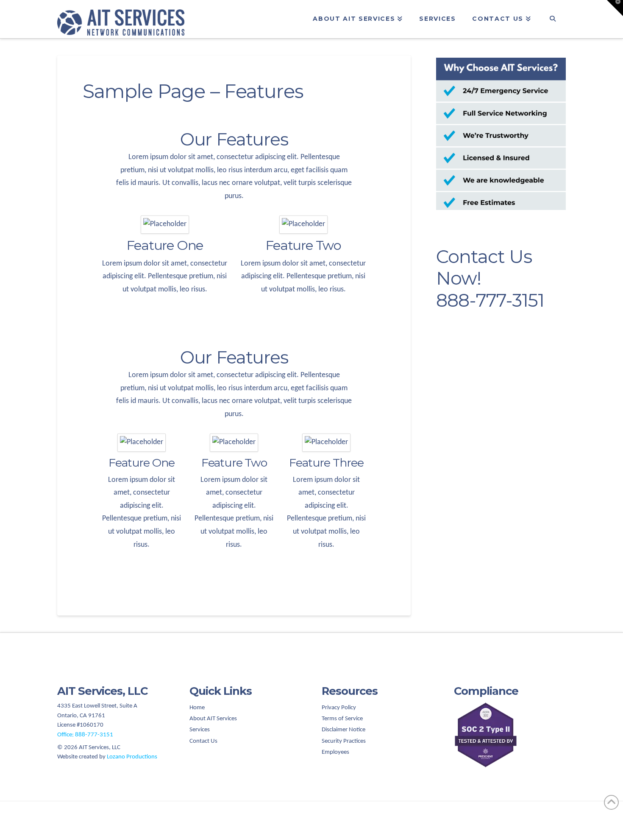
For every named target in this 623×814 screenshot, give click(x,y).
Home (197, 708)
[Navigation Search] (552, 19)
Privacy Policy (339, 708)
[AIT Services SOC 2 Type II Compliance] (510, 735)
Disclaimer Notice (343, 730)
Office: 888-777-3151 (85, 735)
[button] (615, 8)
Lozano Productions (132, 757)
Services (199, 730)
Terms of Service (342, 719)
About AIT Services (213, 719)
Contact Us (203, 741)
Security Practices (344, 741)
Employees (335, 752)
